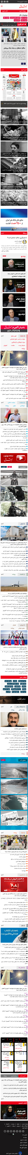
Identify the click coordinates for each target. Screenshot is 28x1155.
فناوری (21, 875)
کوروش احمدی (18, 241)
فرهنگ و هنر (19, 707)
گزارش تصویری (23, 1103)
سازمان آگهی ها (23, 1147)
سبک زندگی (22, 710)
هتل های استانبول (9, 686)
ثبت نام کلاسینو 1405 (16, 689)
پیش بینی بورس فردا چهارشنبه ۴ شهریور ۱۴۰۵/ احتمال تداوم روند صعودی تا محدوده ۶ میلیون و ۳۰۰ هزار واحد (13, 122)
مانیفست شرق (23, 1142)
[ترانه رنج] (14, 314)
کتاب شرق (5, 11)
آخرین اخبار (23, 1076)
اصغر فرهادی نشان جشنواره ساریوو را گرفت (16, 749)
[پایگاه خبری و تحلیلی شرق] (23, 6)
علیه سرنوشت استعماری (18, 276)
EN (7, 2)
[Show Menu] (2, 5)
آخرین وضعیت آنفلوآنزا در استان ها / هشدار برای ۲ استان (13, 388)
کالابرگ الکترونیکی (15, 18)
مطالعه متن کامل (5, 251)
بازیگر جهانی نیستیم (21, 1118)
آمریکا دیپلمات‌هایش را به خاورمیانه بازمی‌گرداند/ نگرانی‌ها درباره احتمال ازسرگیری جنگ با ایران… (14, 543)
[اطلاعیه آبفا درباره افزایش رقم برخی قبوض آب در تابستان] (14, 818)
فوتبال (14, 625)
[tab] (22, 336)
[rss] (23, 1131)
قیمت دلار (24, 18)
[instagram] (20, 1131)
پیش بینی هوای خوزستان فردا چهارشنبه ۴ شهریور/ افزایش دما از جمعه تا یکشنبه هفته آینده (15, 377)
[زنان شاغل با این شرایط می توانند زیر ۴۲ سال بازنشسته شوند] (14, 493)
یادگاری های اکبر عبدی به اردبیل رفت (18, 747)
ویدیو (23, 256)
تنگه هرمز (16, 20)
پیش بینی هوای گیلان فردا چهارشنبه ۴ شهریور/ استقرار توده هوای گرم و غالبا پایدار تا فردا (14, 1012)
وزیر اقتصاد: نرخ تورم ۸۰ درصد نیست (17, 621)
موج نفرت (24, 871)
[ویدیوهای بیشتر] (4, 256)
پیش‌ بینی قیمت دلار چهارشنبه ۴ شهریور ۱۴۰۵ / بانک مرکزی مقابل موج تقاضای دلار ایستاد (14, 138)
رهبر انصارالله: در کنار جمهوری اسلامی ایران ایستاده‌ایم (14, 431)
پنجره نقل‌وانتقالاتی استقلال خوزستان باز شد (16, 662)
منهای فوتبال (21, 628)
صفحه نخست (24, 1124)
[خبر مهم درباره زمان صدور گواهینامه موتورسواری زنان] (14, 509)
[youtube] (5, 1131)
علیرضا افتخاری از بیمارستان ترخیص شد (17, 742)
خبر (9, 467)
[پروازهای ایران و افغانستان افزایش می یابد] (14, 584)
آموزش (5, 345)
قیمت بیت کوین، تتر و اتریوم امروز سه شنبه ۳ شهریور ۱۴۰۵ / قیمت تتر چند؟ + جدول (15, 607)
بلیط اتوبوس (17, 686)
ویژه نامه (17, 1041)
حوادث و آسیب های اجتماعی (17, 339)
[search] (2, 1)
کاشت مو (8, 692)
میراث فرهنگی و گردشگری (18, 342)
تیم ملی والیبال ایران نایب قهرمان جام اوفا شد (16, 669)
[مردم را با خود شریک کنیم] (11, 1044)
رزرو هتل (24, 686)
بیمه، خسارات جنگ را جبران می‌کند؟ (18, 866)
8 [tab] (13, 106)
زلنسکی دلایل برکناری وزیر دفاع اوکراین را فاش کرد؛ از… (14, 561)
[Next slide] (25, 64)
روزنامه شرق (23, 11)
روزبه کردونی (6, 1067)
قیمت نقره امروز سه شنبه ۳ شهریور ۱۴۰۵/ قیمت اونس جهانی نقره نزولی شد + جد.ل (14, 597)
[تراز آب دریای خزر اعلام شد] (14, 802)
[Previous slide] (22, 64)
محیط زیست (21, 345)
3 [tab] (22, 106)
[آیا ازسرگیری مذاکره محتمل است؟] (24, 242)
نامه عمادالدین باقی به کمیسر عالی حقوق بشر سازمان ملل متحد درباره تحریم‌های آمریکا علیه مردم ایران (14, 154)
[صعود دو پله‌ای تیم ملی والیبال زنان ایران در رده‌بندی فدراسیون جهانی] (14, 637)
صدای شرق (25, 1128)
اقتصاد (21, 574)
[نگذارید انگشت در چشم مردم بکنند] (11, 1053)
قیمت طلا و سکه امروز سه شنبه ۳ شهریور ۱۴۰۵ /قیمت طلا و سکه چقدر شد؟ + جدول (14, 171)
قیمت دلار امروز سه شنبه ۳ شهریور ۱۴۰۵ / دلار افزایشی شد (14, 203)
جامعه (22, 336)
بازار (22, 926)
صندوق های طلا (15, 692)
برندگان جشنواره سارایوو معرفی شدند (17, 740)
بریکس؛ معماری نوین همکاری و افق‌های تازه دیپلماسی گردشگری (18, 1064)
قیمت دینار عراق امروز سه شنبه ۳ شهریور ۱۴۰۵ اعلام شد (14, 604)
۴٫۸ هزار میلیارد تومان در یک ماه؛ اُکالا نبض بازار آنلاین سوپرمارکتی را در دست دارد (15, 894)
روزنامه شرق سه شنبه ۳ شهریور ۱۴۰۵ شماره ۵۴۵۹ (15, 103)
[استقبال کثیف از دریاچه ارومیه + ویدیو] (14, 770)
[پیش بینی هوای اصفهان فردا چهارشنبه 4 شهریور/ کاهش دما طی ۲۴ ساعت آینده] (14, 358)
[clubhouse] (8, 1131)
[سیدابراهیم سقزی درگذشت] (14, 719)
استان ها (21, 968)
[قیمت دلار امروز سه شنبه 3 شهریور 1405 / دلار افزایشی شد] (14, 198)
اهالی (24, 1041)
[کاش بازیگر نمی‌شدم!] (14, 285)
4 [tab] (20, 106)
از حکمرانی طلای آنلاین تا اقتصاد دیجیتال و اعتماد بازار (14, 921)
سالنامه (10, 1039)
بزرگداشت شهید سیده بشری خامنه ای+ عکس (16, 398)
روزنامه (23, 349)
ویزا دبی (15, 681)
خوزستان (25, 1015)
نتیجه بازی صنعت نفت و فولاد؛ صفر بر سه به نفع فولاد (14, 660)
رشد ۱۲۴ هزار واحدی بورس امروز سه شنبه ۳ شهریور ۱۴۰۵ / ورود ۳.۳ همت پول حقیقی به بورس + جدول (14, 187)
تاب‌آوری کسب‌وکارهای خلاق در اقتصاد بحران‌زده (15, 919)
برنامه (16, 1039)
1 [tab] (26, 106)
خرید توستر (23, 692)
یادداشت (23, 1039)
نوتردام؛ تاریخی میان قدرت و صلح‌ (18, 859)
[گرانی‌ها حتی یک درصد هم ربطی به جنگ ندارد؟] (14, 842)
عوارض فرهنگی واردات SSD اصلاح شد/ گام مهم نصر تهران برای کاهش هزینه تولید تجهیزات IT (15, 909)
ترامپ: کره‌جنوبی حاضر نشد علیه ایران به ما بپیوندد (14, 429)
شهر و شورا (13, 336)
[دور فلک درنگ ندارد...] (24, 1053)
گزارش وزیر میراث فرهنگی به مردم (18, 745)
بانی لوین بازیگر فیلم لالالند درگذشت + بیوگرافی (15, 738)
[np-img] (14, 89)
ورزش (21, 625)
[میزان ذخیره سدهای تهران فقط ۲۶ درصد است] (14, 786)
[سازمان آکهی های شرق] (14, 328)
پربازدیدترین (14, 1076)
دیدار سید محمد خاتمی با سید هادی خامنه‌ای (16, 440)
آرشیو (2, 70)
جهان (14, 406)
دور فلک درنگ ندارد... (18, 1053)
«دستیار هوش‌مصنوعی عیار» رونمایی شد (17, 902)
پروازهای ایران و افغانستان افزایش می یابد (17, 593)
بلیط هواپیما (23, 684)
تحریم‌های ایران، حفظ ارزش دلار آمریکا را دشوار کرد (15, 570)
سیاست (21, 403)
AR (4, 2)
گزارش (3, 467)
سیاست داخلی (11, 403)
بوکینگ (24, 689)
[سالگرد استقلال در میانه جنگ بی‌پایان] (14, 35)
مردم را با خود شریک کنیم (6, 1044)
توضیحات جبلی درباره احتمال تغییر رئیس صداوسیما (14, 731)
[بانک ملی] (14, 222)
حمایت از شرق (23, 1140)
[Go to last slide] (2, 89)
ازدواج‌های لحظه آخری (21, 861)
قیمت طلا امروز (6, 689)
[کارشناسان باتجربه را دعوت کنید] (24, 1044)
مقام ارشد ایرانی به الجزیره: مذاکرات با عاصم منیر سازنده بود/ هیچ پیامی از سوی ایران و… (14, 554)
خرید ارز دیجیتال (22, 681)
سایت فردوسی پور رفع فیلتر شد (19, 917)
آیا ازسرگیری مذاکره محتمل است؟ (17, 238)
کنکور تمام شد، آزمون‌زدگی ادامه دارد (18, 854)
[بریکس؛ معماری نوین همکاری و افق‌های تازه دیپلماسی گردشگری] (24, 1062)
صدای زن (23, 467)
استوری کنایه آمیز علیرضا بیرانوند (19, 656)
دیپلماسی (22, 406)
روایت (13, 1126)
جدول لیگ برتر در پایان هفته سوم (18, 658)
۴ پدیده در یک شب (21, 864)
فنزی (11, 1041)
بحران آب (23, 760)
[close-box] (2, 24)
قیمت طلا (6, 18)
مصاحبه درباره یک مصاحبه (20, 868)
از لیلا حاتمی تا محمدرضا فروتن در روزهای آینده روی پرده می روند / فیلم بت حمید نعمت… (14, 734)
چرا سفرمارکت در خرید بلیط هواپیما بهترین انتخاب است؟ (13, 951)
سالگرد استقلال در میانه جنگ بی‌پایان (14, 48)
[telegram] (17, 1131)
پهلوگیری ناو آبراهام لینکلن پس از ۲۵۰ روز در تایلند (15, 434)
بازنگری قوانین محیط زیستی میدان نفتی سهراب (15, 1017)
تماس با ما (24, 1135)
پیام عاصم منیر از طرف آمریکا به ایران (18, 446)
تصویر (8, 1126)
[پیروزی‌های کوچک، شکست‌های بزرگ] (11, 1062)
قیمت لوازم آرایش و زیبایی (13, 684)
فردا (22, 833)
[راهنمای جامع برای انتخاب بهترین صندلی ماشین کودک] (14, 935)
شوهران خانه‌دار (22, 857)
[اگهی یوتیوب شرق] (14, 458)
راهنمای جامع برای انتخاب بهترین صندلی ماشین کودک (14, 944)
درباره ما (25, 1137)
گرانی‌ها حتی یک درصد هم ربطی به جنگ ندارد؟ (16, 852)
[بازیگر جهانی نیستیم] (14, 300)
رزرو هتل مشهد (8, 681)
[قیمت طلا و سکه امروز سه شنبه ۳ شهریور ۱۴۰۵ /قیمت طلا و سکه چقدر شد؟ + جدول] (14, 165)
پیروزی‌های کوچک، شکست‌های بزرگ (6, 1064)
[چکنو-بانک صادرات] (14, 213)
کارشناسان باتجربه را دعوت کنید (18, 1045)
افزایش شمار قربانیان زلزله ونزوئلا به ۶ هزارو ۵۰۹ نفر (14, 551)
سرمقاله (25, 233)
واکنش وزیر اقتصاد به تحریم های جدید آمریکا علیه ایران (13, 618)
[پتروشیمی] (14, 229)
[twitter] (14, 1131)
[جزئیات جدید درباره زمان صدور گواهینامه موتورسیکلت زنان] (14, 477)
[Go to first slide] (3, 1112)
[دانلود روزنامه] (2, 104)
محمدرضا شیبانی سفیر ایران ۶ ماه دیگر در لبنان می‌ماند (14, 564)
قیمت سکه (24, 20)
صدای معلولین (21, 699)
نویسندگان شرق (23, 1145)
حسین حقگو (6, 1047)
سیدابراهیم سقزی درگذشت (20, 729)
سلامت (13, 345)
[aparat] (11, 1131)
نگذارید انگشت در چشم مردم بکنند (5, 1054)
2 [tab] (24, 106)
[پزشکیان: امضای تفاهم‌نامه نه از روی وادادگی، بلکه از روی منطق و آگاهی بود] (14, 415)
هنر (11, 707)
